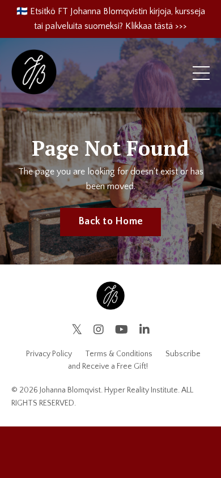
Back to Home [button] (110, 221)
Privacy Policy (49, 353)
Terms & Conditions (118, 353)
